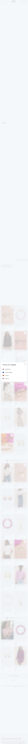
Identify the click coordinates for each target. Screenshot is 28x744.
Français (7, 378)
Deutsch (7, 375)
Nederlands (7, 369)
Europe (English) (8, 372)
